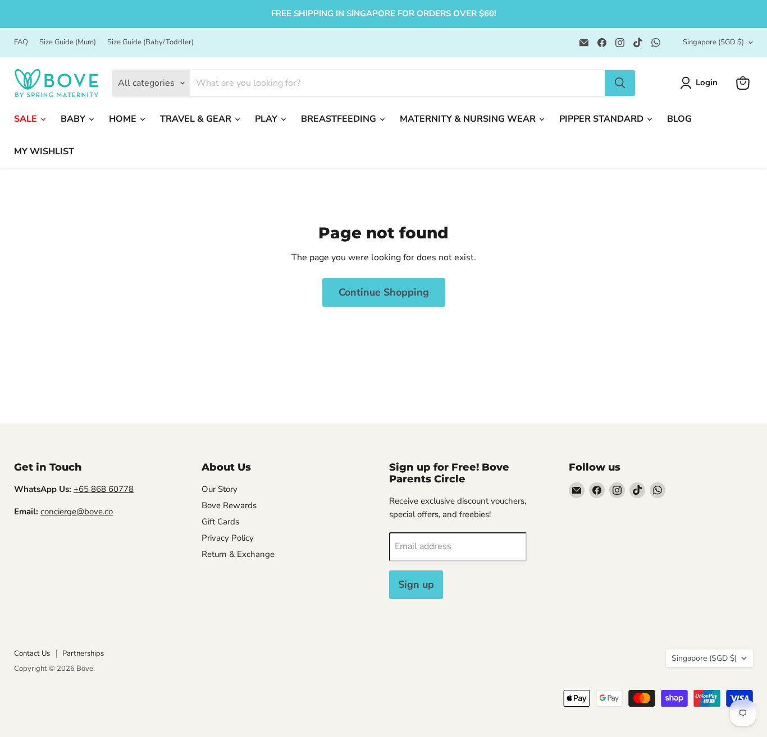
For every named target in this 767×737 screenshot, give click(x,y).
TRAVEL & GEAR (197, 119)
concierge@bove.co (76, 511)
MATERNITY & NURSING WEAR (469, 119)
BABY (74, 119)
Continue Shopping (384, 292)
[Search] (620, 83)
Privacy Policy (228, 537)
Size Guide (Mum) (67, 42)
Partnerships (83, 653)
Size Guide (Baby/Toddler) (150, 42)
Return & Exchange (238, 554)
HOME (124, 119)
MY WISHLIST (44, 151)
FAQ (21, 42)
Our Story (220, 489)
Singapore (713, 42)
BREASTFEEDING (339, 119)
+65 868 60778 (104, 489)
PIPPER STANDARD (602, 119)
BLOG (679, 119)
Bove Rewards (229, 505)
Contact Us (32, 653)
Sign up (416, 584)
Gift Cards (220, 521)
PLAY (267, 119)
